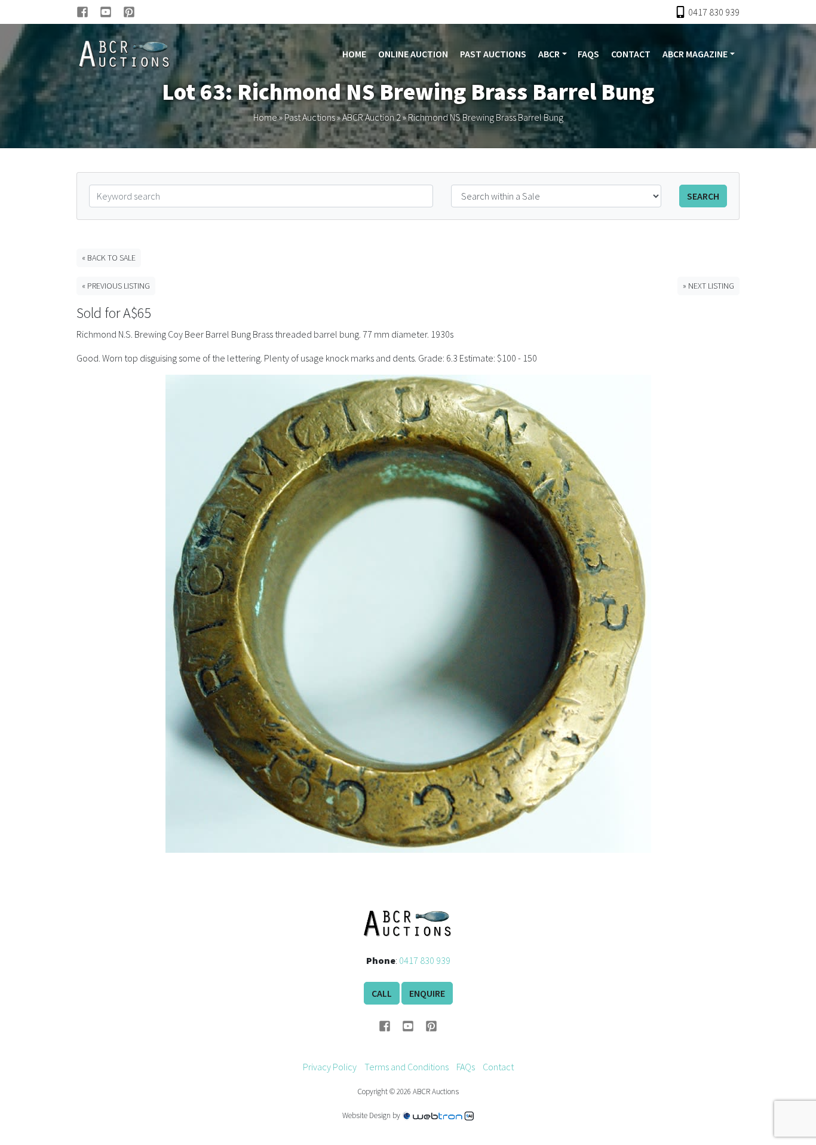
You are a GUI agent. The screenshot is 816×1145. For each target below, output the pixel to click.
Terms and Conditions (406, 1067)
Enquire (427, 993)
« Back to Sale (109, 257)
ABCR (549, 54)
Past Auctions (493, 54)
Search (703, 196)
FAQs (588, 54)
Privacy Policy (330, 1067)
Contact (631, 54)
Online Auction (413, 54)
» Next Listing (708, 285)
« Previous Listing (116, 285)
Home (354, 54)
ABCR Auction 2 (371, 117)
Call (382, 993)
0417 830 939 (424, 960)
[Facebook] (88, 12)
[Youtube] (111, 12)
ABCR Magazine (695, 54)
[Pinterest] (129, 12)
